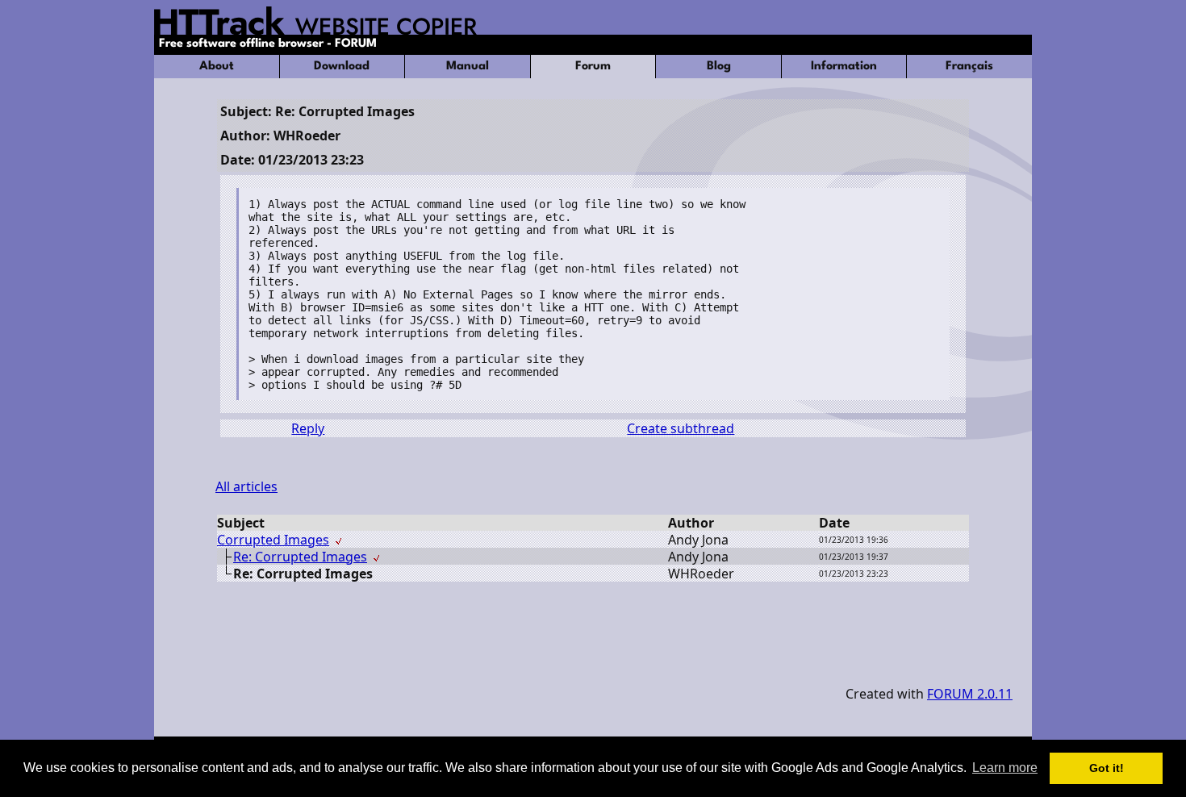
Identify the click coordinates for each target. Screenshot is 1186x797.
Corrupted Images (273, 540)
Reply (307, 428)
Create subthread (680, 428)
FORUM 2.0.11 (970, 694)
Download (342, 67)
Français (969, 67)
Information (844, 67)
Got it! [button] (1106, 768)
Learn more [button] (1005, 767)
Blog (719, 67)
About (216, 67)
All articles (246, 486)
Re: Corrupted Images (300, 556)
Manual (467, 67)
